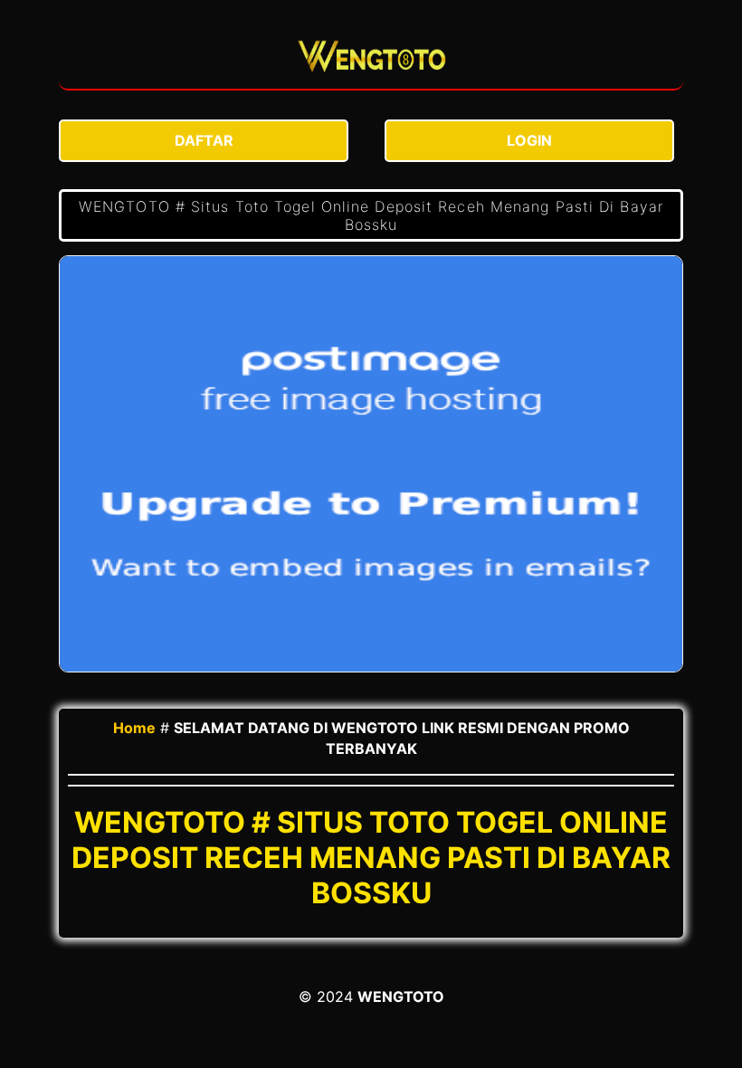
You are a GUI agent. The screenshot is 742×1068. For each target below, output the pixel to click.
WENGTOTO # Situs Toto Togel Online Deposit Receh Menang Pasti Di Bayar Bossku (371, 215)
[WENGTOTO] (371, 59)
